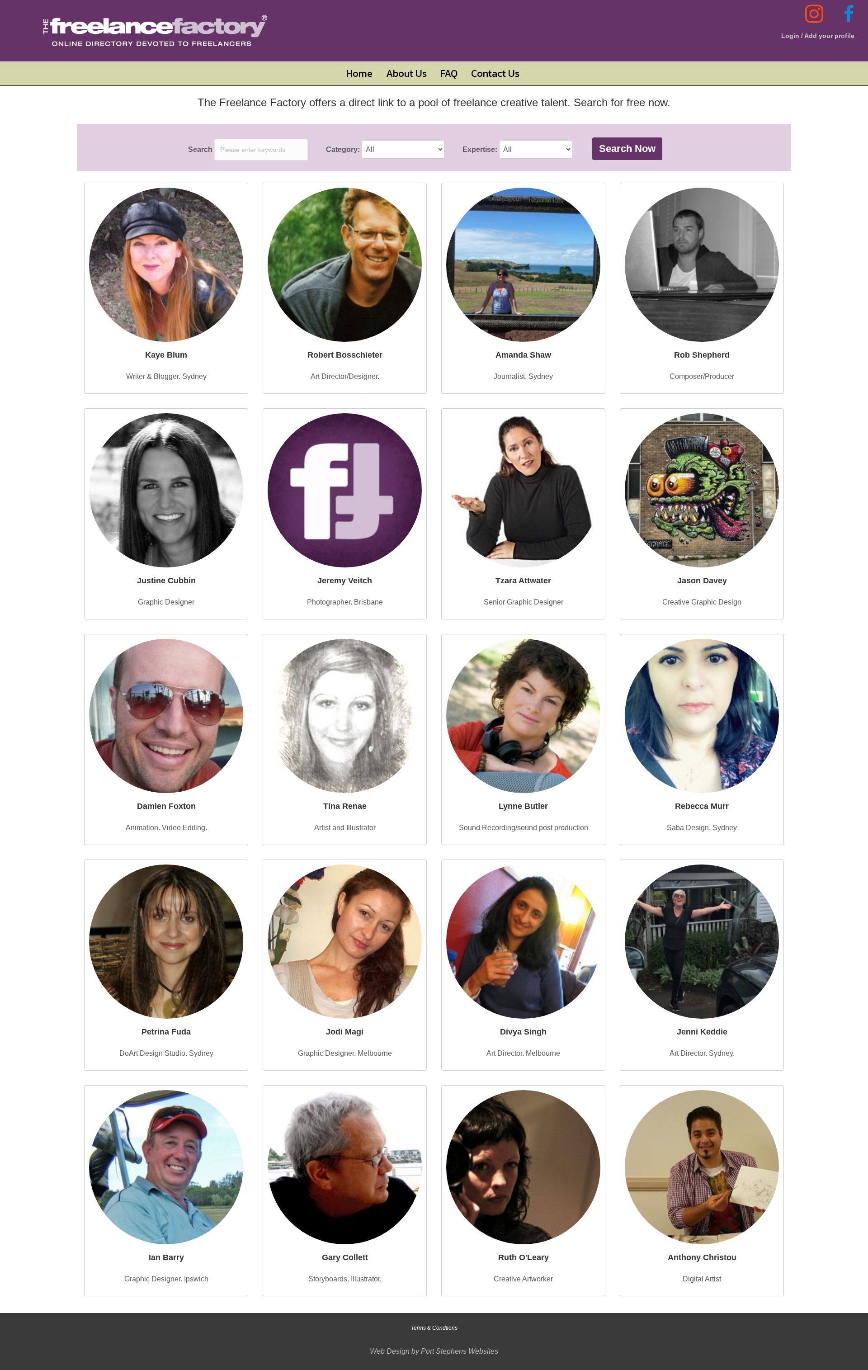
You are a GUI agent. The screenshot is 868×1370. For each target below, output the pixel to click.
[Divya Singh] (523, 941)
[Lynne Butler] (523, 716)
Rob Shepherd (702, 354)
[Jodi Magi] (344, 941)
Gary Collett (345, 1257)
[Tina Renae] (344, 716)
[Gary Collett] (344, 1167)
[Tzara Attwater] (523, 490)
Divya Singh (523, 1031)
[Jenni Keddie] (701, 941)
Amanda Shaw (523, 354)
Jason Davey (702, 580)
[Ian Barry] (166, 1167)
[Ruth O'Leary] (523, 1167)
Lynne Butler (523, 806)
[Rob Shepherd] (701, 264)
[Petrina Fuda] (166, 941)
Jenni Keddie (702, 1031)
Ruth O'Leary (523, 1257)
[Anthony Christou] (701, 1167)
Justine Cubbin (166, 580)
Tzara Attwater (523, 580)
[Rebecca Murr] (701, 716)
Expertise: (479, 149)
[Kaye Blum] (166, 264)
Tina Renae (345, 806)
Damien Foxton (166, 806)
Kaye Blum (166, 354)
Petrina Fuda (166, 1031)
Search (200, 149)
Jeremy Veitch (344, 580)
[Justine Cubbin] (166, 490)
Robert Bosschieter (344, 354)
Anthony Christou (702, 1257)
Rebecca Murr (702, 806)
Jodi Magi (344, 1031)
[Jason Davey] (701, 490)
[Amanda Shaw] (523, 264)
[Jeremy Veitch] (344, 490)
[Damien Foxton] (166, 716)
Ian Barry (166, 1257)
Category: (343, 149)
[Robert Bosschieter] (344, 264)
